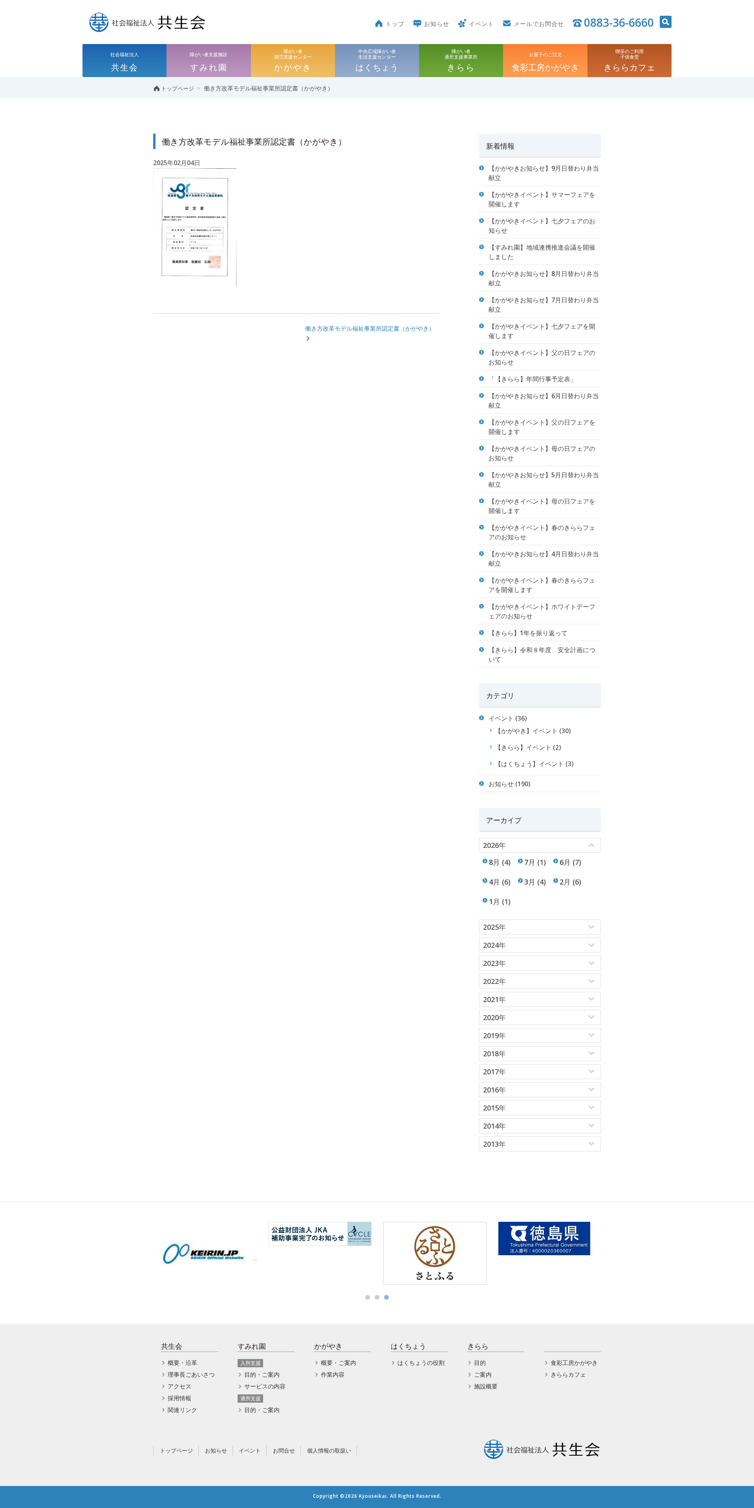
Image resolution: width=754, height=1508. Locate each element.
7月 (529, 862)
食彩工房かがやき (574, 1362)
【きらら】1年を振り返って (528, 633)
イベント (501, 718)
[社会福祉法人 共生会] (147, 21)
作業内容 (332, 1374)
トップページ (176, 1450)
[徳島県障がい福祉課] (550, 1238)
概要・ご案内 (338, 1362)
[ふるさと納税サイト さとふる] (435, 1253)
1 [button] (367, 1297)
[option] (204, 1253)
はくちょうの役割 (421, 1362)
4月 (494, 881)
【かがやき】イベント (526, 730)
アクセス (179, 1386)
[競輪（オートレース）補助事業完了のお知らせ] (320, 1234)
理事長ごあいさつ (191, 1374)
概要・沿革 (182, 1362)
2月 (565, 881)
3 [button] (386, 1297)
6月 (565, 862)
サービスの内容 (264, 1386)
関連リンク (182, 1410)
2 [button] (377, 1297)
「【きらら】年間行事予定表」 (532, 379)
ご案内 (483, 1374)
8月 (494, 862)
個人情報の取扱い (329, 1450)
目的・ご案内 (262, 1374)
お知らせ (501, 784)
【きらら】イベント (523, 747)
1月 (494, 901)
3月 (529, 881)
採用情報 (179, 1398)
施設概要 (486, 1386)
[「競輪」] (204, 1253)
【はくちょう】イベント (529, 764)
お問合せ (284, 1450)
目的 (480, 1362)
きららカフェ (568, 1374)
